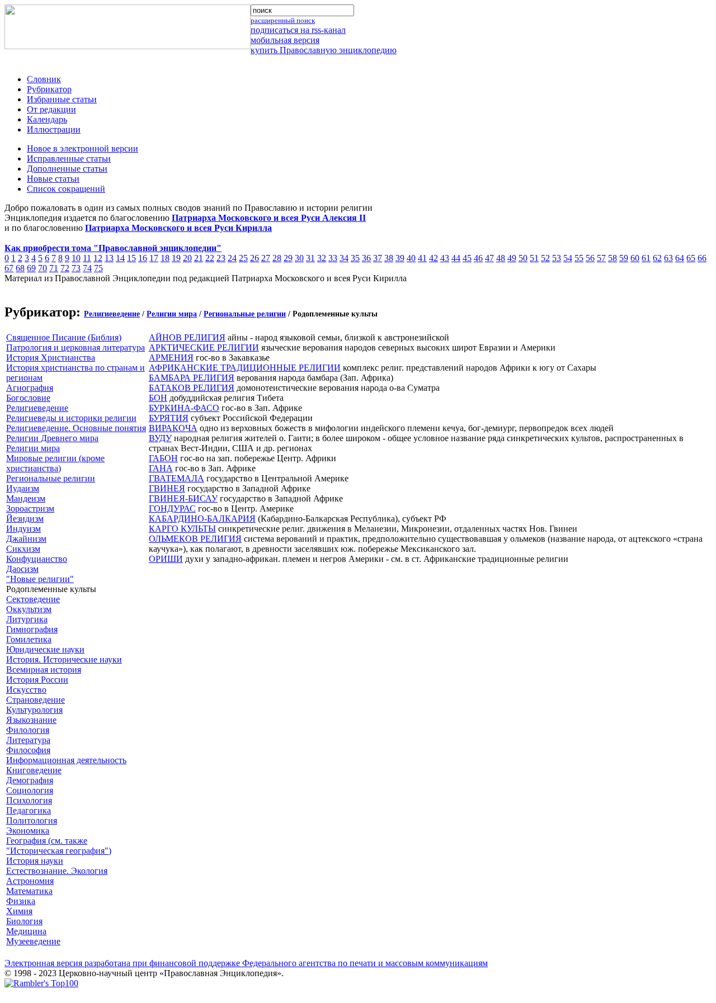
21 (198, 258)
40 (411, 258)
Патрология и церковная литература (75, 347)
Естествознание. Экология (56, 871)
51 (534, 258)
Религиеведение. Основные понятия (76, 428)
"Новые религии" (40, 579)
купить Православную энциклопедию (324, 50)
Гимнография (32, 629)
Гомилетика (28, 639)
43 (444, 258)
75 (98, 268)
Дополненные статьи (67, 168)
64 (679, 258)
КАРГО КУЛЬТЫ (182, 528)
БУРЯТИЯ (169, 418)
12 (97, 258)
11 (87, 258)
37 (377, 258)
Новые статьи (53, 178)
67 (8, 268)
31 (310, 258)
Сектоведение (33, 599)
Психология (29, 800)
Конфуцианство (36, 559)
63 (668, 258)
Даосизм (22, 569)
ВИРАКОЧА (173, 428)
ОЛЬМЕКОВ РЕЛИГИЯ (195, 538)
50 (523, 258)
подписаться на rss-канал (298, 30)
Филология (27, 730)
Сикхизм (23, 548)
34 (344, 258)
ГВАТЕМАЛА (176, 478)
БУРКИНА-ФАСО (184, 408)
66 (702, 258)
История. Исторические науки (64, 659)
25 (243, 258)
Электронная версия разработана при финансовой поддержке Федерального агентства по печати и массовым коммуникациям (246, 963)
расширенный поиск (283, 20)
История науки (34, 860)
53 (556, 258)
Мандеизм (25, 498)
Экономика (27, 830)
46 (478, 258)
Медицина (26, 931)
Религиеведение (112, 314)
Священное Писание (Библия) (63, 337)
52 (545, 258)
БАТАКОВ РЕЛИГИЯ (191, 387)
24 (232, 258)
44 (455, 258)
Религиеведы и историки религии (71, 418)
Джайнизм (26, 538)
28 (276, 258)
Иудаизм (22, 488)
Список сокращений (66, 188)
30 (299, 258)
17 (153, 258)
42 (433, 258)
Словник (44, 79)
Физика (20, 901)
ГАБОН (163, 458)
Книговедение (34, 770)
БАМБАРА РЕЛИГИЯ (191, 377)
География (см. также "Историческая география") (58, 845)
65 (690, 258)
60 (634, 258)
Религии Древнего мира (52, 438)
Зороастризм (30, 508)
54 (567, 258)
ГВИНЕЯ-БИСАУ (183, 498)
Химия (19, 911)
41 (422, 258)
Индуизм (23, 528)
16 (142, 258)
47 (489, 258)
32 (321, 258)
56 (590, 258)
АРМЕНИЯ (171, 357)
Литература (28, 740)
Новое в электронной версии (82, 148)
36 (366, 258)
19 (176, 258)
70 (42, 268)
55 (578, 258)
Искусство (26, 689)
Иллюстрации (54, 129)
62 (657, 258)
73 (76, 268)
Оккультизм (28, 609)
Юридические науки (45, 649)
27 (265, 258)
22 (209, 258)
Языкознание (31, 720)
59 (623, 258)
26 (254, 258)
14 (120, 258)
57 (601, 258)
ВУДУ (160, 438)
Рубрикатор (49, 89)
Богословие (28, 398)
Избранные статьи (62, 99)
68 (20, 268)
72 (64, 268)
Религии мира (172, 314)
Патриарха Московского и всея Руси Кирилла (178, 228)
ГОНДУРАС (172, 508)
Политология (31, 820)
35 (355, 258)
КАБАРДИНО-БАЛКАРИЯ (202, 518)
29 (288, 258)
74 (87, 268)
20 (187, 258)
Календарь (47, 119)
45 (467, 258)
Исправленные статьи (69, 158)
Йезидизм (25, 518)
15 (131, 258)
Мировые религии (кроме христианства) (55, 463)
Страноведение (35, 699)
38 (388, 258)
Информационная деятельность (66, 760)
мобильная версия (285, 40)
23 (220, 258)
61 (646, 258)
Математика (29, 891)
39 (399, 258)
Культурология (34, 710)
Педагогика (28, 810)
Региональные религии (245, 314)
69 (31, 268)
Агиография (29, 387)
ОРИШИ (166, 559)
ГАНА (161, 468)
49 (511, 258)
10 (76, 258)
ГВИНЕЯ (167, 488)
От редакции (51, 109)
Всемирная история (43, 669)
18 (165, 258)
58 (612, 258)
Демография (29, 780)
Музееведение (33, 941)
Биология (24, 921)
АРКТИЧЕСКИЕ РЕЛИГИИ (204, 347)
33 (332, 258)
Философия (28, 750)
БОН (158, 398)
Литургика (27, 619)
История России (37, 679)
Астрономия (30, 881)
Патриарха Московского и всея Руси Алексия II (269, 218)
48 (500, 258)
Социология (29, 790)
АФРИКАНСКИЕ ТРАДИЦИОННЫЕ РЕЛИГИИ (245, 367)
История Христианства (50, 357)
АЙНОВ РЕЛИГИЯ (187, 337)
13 (109, 258)
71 (53, 268)
